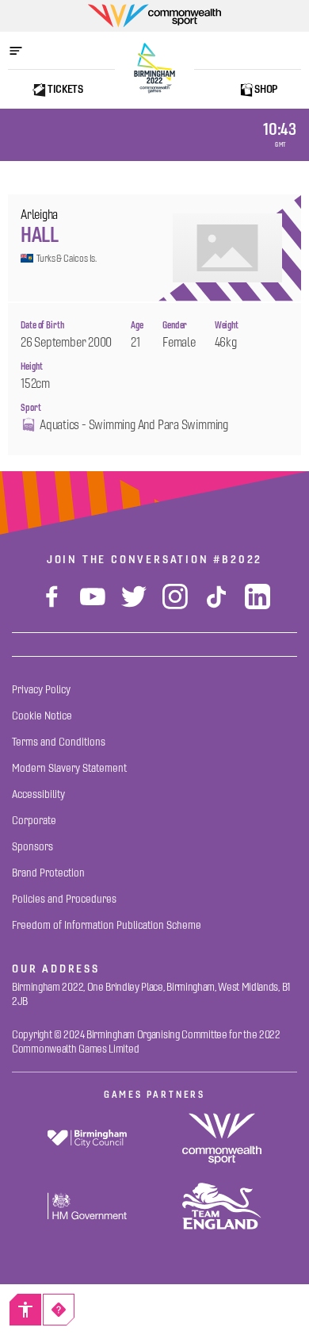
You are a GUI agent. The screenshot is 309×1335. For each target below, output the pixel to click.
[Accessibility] (25, 1309)
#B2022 (237, 559)
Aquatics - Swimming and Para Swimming (134, 424)
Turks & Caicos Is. (66, 258)
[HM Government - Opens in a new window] (87, 1206)
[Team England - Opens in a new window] (221, 1206)
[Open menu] (24, 51)
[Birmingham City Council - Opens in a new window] (87, 1138)
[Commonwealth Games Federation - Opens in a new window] (221, 1138)
